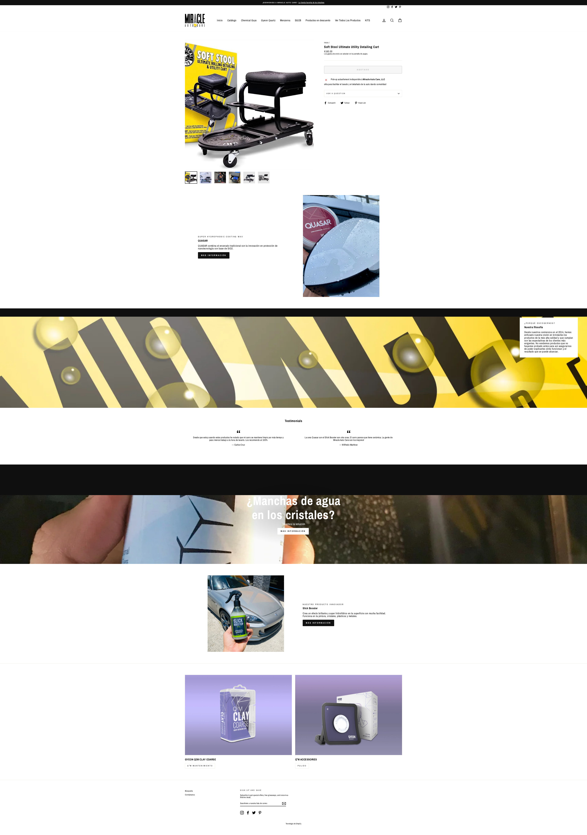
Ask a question (336, 93)
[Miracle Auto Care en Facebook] (248, 813)
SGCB (298, 20)
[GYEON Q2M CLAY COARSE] (238, 715)
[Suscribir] (284, 803)
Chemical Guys (249, 20)
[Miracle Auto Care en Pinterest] (260, 813)
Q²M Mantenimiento (200, 766)
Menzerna (285, 20)
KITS (367, 20)
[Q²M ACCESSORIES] (348, 715)
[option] (293, 3)
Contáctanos (190, 794)
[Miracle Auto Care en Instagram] (242, 813)
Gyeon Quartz (268, 20)
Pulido (302, 766)
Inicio (220, 20)
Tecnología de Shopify (293, 823)
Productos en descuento (318, 20)
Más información (213, 255)
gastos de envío (333, 54)
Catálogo (231, 20)
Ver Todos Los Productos (348, 20)
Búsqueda (189, 791)
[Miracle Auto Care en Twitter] (254, 813)
